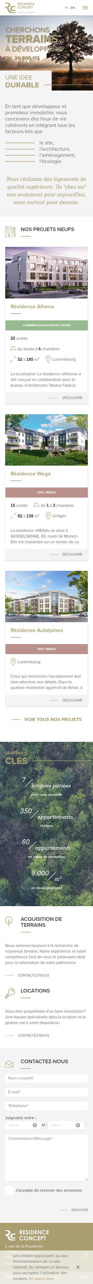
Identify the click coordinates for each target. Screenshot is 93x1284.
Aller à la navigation (85, 7)
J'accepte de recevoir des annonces (49, 1190)
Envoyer (80, 1210)
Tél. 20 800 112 (22, 58)
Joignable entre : (20, 1118)
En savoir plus (41, 1278)
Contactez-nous (33, 975)
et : (44, 1125)
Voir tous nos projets (53, 719)
